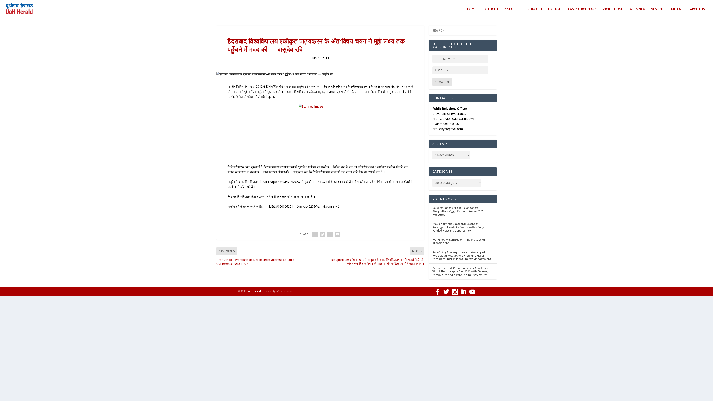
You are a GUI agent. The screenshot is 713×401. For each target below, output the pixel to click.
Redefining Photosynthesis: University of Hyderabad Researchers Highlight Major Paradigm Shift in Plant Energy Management (461, 255)
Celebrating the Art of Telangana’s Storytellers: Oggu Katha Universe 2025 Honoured (457, 211)
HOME (471, 9)
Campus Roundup (582, 9)
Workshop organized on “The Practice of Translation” (458, 241)
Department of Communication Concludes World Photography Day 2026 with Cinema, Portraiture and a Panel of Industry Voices (460, 271)
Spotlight (490, 9)
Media (676, 9)
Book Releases (613, 9)
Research (511, 9)
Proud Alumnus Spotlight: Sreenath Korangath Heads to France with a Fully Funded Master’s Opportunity (458, 227)
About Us (697, 9)
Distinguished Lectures (543, 9)
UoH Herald (254, 291)
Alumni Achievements (647, 9)
